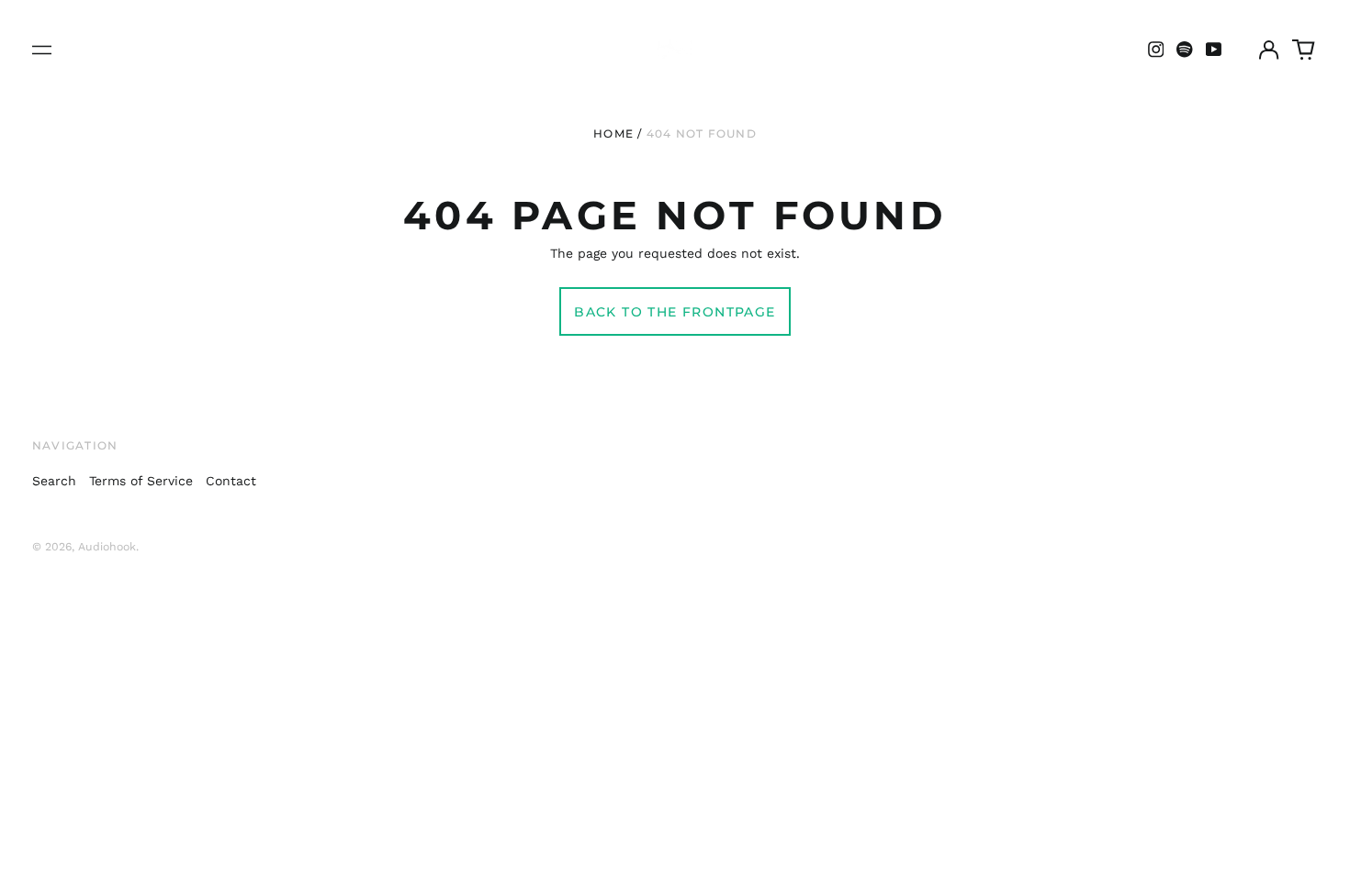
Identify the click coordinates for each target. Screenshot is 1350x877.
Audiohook (107, 546)
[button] (1304, 49)
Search (54, 480)
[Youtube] (1214, 49)
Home (613, 133)
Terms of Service (141, 480)
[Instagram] (1156, 49)
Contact (231, 480)
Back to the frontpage (674, 312)
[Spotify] (1184, 49)
